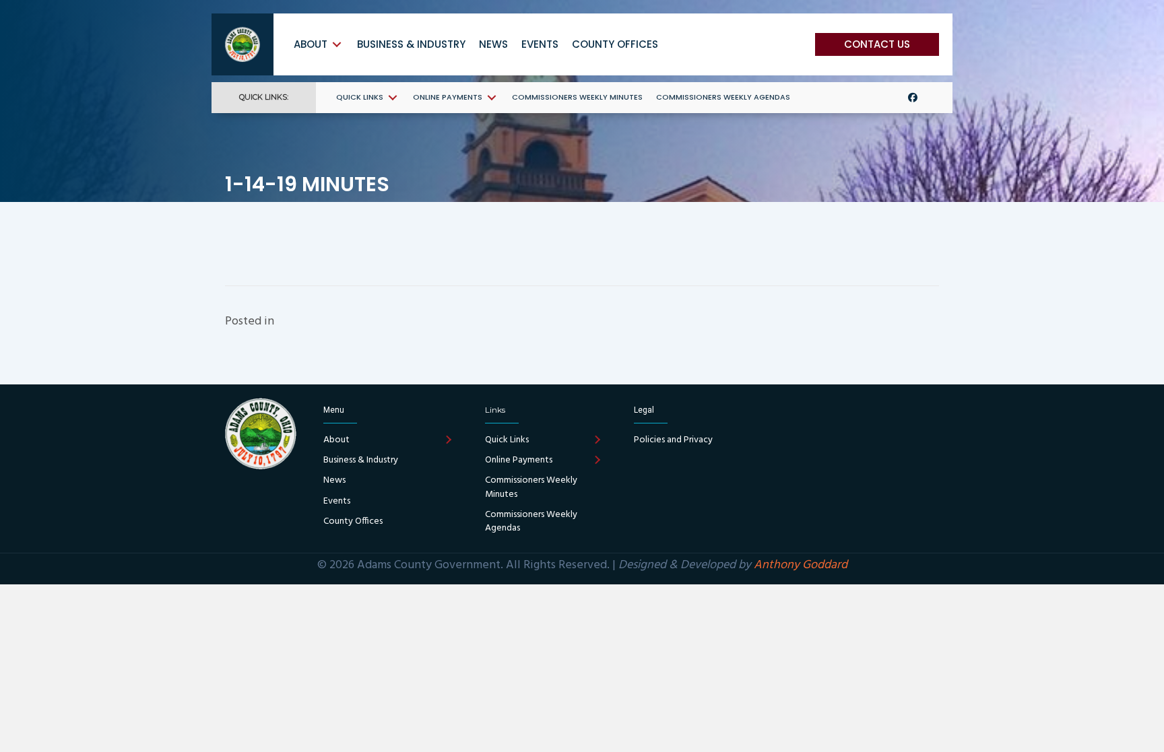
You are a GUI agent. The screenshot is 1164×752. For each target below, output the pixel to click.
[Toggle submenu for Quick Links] (393, 97)
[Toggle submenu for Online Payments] (492, 97)
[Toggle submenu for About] (337, 44)
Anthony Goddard (800, 565)
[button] (877, 44)
